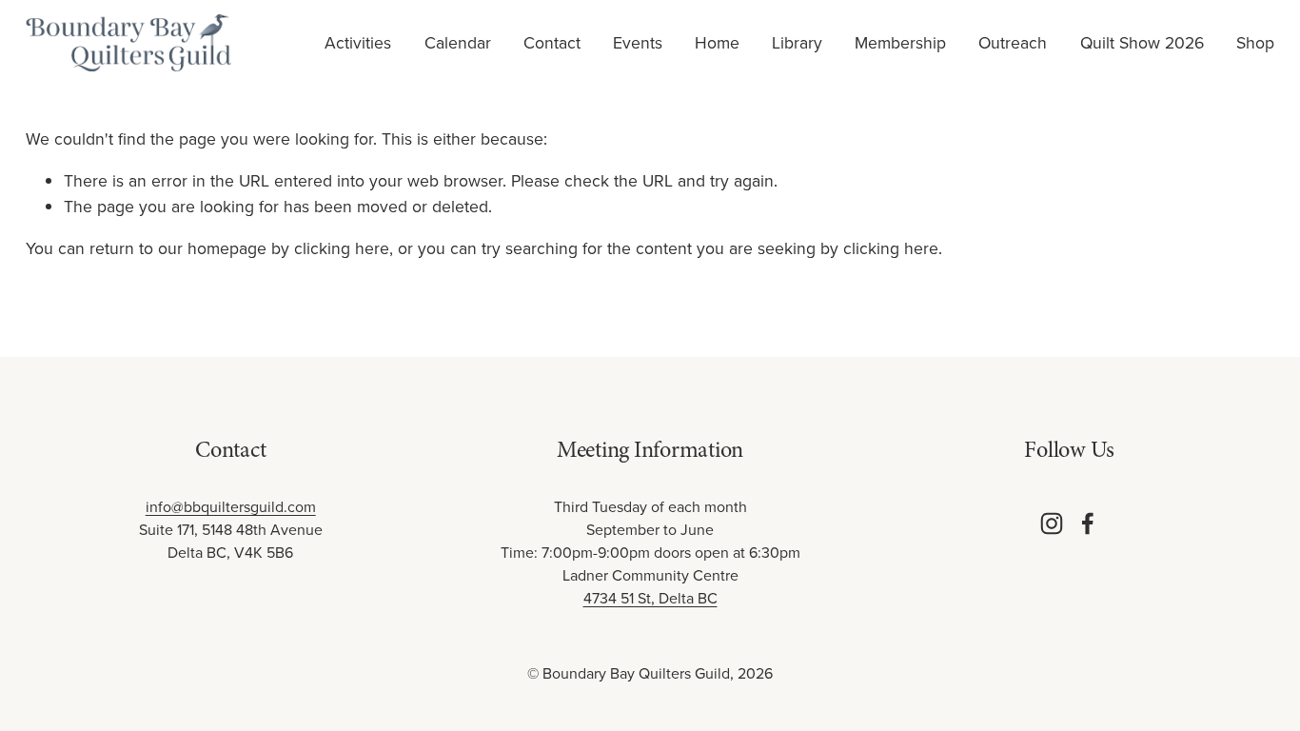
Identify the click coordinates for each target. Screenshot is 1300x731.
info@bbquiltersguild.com (231, 506)
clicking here (341, 248)
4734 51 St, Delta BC (650, 597)
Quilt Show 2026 (1142, 42)
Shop (1255, 42)
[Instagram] (1051, 523)
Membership (900, 42)
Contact (552, 42)
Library (797, 42)
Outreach (1012, 42)
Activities (358, 42)
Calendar (457, 42)
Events (637, 42)
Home (717, 42)
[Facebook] (1087, 523)
